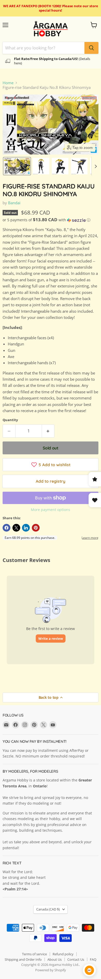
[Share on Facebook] (6, 528)
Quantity (10, 420)
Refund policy (63, 954)
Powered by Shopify (50, 970)
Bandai (14, 202)
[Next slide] (95, 166)
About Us (54, 959)
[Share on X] (16, 528)
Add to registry (50, 481)
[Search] (91, 48)
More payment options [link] (50, 510)
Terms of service (34, 954)
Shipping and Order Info (23, 959)
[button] (17, 166)
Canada (48, 909)
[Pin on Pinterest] (36, 528)
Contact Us (75, 959)
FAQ (93, 959)
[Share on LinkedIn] (26, 528)
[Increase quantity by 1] (48, 430)
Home (8, 83)
